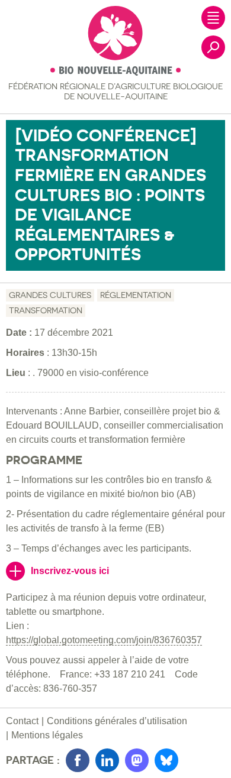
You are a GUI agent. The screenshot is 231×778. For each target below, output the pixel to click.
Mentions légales (47, 735)
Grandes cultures (50, 295)
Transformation (45, 310)
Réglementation (135, 295)
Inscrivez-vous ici (70, 571)
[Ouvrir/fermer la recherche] (213, 47)
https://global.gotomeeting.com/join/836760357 (104, 640)
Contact (22, 721)
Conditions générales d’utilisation (117, 721)
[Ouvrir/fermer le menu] (213, 18)
